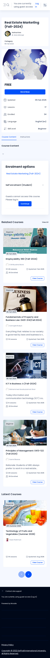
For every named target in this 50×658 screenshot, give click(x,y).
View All (45, 222)
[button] (7, 5)
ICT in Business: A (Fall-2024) (21, 383)
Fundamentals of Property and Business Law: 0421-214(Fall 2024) (24, 319)
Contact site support (14, 591)
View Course (37, 278)
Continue (25, 204)
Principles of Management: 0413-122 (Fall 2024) (25, 452)
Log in (37, 5)
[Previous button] (21, 574)
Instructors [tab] (25, 137)
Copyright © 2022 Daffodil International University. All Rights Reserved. (24, 652)
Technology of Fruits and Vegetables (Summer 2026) (20, 533)
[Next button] (28, 574)
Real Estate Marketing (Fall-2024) (23, 173)
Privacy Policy (8, 645)
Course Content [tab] (9, 137)
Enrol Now (25, 92)
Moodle (14, 603)
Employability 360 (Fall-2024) (21, 258)
